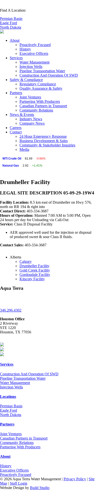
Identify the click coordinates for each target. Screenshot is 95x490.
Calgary (25, 261)
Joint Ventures (30, 97)
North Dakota (10, 27)
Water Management (34, 62)
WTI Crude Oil (11, 158)
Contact (16, 132)
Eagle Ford (8, 23)
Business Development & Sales (43, 141)
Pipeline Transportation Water (42, 71)
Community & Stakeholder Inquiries (47, 145)
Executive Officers (33, 53)
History (25, 49)
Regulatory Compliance (37, 84)
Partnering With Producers (39, 101)
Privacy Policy (75, 479)
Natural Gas (10, 165)
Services (16, 58)
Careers (15, 128)
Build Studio (39, 488)
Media (24, 149)
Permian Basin (11, 18)
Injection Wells (30, 66)
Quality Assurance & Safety (40, 88)
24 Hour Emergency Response (43, 136)
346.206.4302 (10, 310)
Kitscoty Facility (32, 279)
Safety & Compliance (26, 80)
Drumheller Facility (34, 266)
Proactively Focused (35, 45)
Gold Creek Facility (34, 270)
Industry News (30, 119)
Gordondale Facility (34, 275)
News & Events (22, 114)
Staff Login (18, 483)
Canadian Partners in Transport (43, 106)
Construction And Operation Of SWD (48, 75)
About (14, 40)
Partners (16, 93)
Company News (32, 123)
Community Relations (36, 110)
